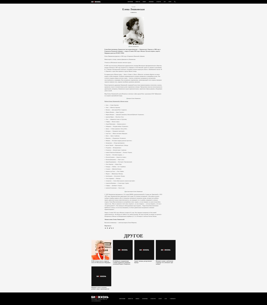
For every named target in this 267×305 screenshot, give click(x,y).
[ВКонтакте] (105, 228)
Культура (159, 1)
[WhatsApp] (113, 228)
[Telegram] (109, 228)
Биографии (130, 1)
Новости (138, 1)
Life (165, 1)
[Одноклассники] (107, 228)
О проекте (173, 298)
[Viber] (111, 228)
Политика (151, 1)
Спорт (169, 1)
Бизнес (144, 1)
